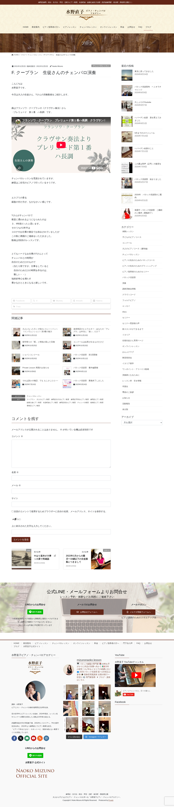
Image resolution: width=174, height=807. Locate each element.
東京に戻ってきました (144, 71)
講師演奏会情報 (129, 289)
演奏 (124, 283)
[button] (87, 612)
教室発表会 (127, 358)
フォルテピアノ (129, 300)
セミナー (126, 317)
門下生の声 (128, 643)
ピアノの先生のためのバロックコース (138, 260)
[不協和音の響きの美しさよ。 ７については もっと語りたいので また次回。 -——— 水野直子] (70, 708)
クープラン (31, 399)
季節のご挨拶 (128, 392)
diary (124, 312)
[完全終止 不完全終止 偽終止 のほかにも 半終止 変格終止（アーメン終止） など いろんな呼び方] (70, 724)
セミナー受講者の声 (130, 323)
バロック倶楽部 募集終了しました (88, 381)
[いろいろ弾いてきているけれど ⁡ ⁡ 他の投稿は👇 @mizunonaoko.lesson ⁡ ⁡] (87, 724)
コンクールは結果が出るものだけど (88, 342)
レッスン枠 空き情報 (131, 381)
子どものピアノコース (131, 237)
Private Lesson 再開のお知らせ (35, 368)
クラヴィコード (129, 294)
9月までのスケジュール (145, 133)
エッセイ (126, 306)
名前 (15, 472)
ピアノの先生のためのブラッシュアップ (139, 266)
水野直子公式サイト (31, 646)
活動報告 (126, 404)
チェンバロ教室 (83, 402)
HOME (16, 643)
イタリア (126, 335)
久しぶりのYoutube (143, 102)
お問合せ (148, 643)
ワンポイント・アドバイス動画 (135, 369)
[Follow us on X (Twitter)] (20, 738)
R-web (110, 800)
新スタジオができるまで (132, 329)
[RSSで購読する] (40, 738)
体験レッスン (128, 231)
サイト (15, 498)
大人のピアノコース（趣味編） (135, 248)
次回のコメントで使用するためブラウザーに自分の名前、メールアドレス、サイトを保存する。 (60, 511)
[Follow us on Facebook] (14, 738)
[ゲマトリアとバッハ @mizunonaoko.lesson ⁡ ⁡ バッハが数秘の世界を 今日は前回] (103, 724)
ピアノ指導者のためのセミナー (135, 272)
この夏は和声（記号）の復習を (148, 164)
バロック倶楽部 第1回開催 (85, 355)
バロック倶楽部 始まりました (148, 179)
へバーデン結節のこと (144, 148)
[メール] (27, 738)
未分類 (125, 409)
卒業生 (125, 386)
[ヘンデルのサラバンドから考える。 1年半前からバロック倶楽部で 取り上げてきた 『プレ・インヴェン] (87, 708)
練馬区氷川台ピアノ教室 (60, 399)
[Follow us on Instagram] (46, 738)
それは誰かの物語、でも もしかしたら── (40, 381)
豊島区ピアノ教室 (33, 406)
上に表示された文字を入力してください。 (32, 526)
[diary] (21, 559)
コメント (17, 436)
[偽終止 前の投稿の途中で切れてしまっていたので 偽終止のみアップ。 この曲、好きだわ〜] (103, 708)
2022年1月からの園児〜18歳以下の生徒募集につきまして (77, 559)
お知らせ (126, 398)
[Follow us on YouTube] (33, 738)
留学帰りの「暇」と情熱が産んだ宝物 (38, 342)
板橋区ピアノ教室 (96, 402)
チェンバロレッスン (101, 66)
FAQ (138, 643)
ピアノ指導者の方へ (110, 643)
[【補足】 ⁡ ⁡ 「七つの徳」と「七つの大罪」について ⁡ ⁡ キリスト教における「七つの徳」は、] (103, 692)
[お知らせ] (101, 559)
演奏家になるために (130, 375)
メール (16, 485)
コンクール (127, 243)
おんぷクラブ (128, 352)
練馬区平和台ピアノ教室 (80, 399)
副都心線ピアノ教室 (34, 402)
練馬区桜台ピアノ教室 (67, 402)
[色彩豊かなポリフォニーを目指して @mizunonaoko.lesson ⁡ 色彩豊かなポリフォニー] (87, 692)
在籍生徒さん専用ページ (132, 340)
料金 (96, 643)
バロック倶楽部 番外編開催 (85, 368)
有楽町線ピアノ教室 (50, 402)
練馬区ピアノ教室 (96, 399)
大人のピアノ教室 (43, 399)
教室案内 (27, 643)
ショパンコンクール (31, 355)
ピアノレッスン (41, 643)
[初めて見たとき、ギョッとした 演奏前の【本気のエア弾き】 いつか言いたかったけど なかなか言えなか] (70, 692)
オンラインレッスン (130, 346)
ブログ (16, 646)
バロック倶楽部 (129, 277)
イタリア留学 (128, 363)
